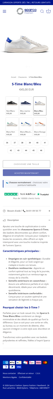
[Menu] (4, 11)
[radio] (12, 106)
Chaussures (22, 77)
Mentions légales (10, 377)
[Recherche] (42, 12)
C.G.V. (38, 373)
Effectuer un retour (26, 373)
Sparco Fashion (15, 385)
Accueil (13, 77)
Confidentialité (25, 377)
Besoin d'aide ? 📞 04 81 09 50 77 (24, 210)
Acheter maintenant (26, 173)
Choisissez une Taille (26, 164)
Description (13, 220)
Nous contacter (9, 373)
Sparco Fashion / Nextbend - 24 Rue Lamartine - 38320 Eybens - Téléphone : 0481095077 (26, 386)
